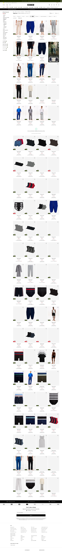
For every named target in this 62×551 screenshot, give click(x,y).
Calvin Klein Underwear (34, 535)
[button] (51, 13)
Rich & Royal (11, 540)
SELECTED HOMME (33, 540)
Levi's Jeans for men (23, 529)
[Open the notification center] (54, 5)
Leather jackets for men (44, 527)
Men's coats (32, 527)
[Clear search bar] (58, 7)
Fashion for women (23, 528)
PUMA (11, 539)
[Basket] (58, 4)
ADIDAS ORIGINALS (12, 535)
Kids (10, 4)
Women (4, 4)
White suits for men (33, 529)
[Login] (51, 4)
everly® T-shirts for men (13, 529)
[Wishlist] (56, 4)
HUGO (21, 535)
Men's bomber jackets (44, 528)
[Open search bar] (50, 7)
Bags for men (22, 527)
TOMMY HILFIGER (43, 540)
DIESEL (42, 535)
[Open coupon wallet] (49, 4)
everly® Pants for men (13, 528)
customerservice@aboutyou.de (23, 519)
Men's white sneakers (34, 528)
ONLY (32, 539)
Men (7, 4)
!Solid (21, 540)
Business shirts (12, 527)
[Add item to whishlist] (23, 21)
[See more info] (18, 40)
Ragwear (42, 539)
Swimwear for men (43, 529)
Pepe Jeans (22, 539)
